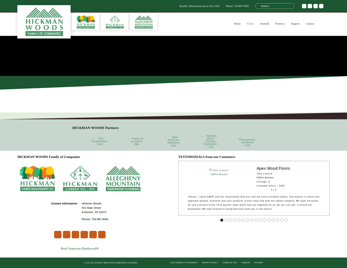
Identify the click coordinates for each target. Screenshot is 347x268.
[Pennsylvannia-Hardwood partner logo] (247, 137)
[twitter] (66, 234)
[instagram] (310, 6)
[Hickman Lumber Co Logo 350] (114, 15)
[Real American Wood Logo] (173, 137)
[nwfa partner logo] (210, 135)
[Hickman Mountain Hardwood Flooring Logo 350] (143, 15)
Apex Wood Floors (273, 168)
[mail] (102, 234)
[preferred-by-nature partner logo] (136, 138)
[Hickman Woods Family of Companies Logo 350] (44, 7)
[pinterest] (321, 6)
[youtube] (315, 6)
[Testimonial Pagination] (221, 220)
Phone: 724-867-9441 (237, 6)
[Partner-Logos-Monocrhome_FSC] (99, 138)
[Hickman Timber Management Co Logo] (85, 15)
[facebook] (304, 6)
